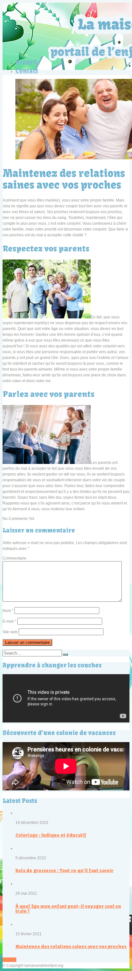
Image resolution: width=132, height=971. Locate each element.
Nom (8, 610)
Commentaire (14, 558)
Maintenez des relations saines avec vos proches (71, 946)
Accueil (26, 62)
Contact (26, 70)
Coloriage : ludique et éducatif (50, 835)
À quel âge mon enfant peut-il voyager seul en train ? (68, 908)
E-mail (9, 621)
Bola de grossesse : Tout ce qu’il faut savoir (64, 870)
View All (9, 959)
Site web (10, 632)
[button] (65, 654)
